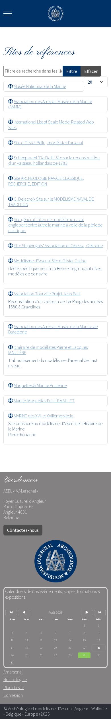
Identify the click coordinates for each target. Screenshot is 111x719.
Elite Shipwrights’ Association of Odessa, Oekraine (58, 245)
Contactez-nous (23, 530)
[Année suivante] (100, 612)
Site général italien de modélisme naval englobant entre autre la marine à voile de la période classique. (55, 225)
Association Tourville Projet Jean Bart (47, 293)
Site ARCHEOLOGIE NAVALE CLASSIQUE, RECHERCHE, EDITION (46, 180)
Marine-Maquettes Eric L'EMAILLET (44, 400)
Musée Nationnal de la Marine (40, 86)
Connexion (13, 695)
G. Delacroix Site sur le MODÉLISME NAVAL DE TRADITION (51, 201)
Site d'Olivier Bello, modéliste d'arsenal (48, 142)
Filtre (71, 71)
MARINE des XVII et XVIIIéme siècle (43, 416)
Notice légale (15, 679)
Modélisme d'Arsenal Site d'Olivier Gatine (50, 260)
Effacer (91, 71)
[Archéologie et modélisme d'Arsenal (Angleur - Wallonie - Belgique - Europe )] (55, 13)
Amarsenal (12, 672)
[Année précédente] (11, 612)
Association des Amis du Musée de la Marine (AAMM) (50, 104)
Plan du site (13, 687)
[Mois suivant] (87, 612)
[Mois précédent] (24, 612)
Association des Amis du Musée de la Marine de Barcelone (53, 329)
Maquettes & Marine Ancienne (40, 385)
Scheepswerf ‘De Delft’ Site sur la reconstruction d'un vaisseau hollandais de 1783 (54, 160)
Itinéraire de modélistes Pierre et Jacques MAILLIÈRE (48, 349)
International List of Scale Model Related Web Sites (51, 124)
